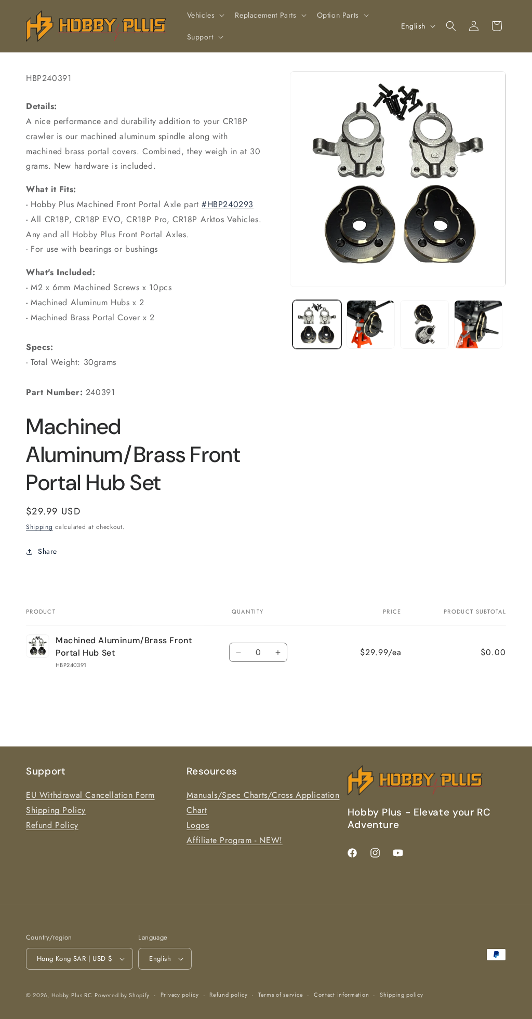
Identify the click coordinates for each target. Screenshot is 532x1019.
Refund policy (228, 994)
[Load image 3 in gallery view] (424, 324)
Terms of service (280, 994)
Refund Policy (52, 825)
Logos (198, 825)
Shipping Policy (56, 810)
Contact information (341, 994)
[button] (205, 15)
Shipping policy (401, 994)
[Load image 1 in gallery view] (316, 324)
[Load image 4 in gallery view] (478, 324)
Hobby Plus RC (71, 995)
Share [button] (47, 551)
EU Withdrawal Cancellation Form (90, 795)
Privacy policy (180, 994)
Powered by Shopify (122, 995)
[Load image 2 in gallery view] (371, 324)
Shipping (39, 527)
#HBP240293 (228, 204)
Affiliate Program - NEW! (234, 840)
